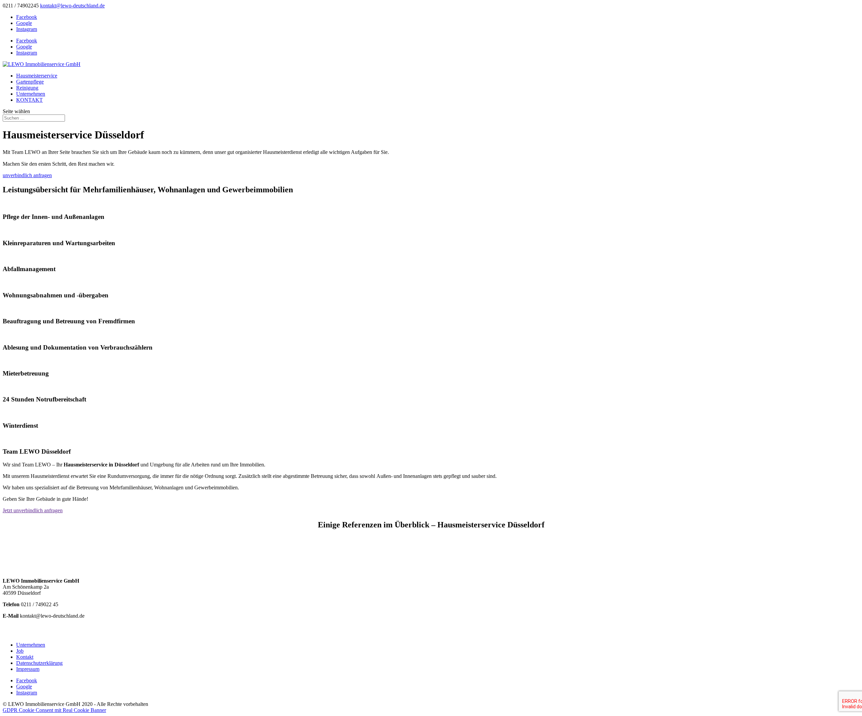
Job (20, 651)
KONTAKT (29, 100)
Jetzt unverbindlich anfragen (33, 510)
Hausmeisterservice (36, 75)
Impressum (27, 669)
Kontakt (24, 657)
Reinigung (27, 88)
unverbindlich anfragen (27, 175)
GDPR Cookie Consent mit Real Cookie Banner (54, 710)
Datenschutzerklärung (39, 663)
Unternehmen (30, 94)
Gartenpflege (30, 82)
